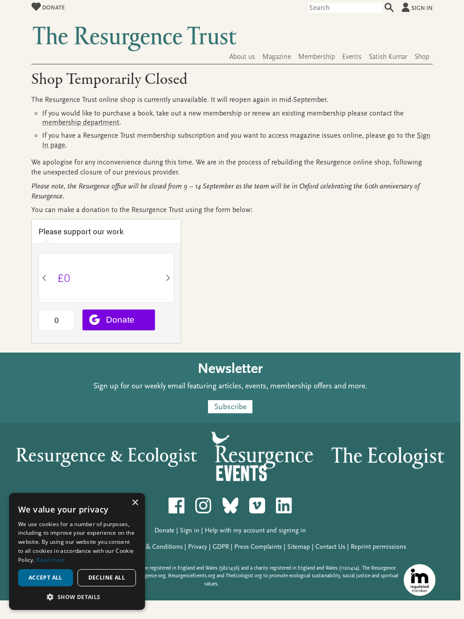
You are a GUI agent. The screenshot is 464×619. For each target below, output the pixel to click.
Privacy (197, 547)
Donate (53, 7)
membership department (80, 122)
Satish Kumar (388, 57)
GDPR (221, 547)
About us (242, 57)
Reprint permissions (378, 547)
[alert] (77, 551)
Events (352, 57)
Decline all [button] (106, 577)
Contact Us (330, 547)
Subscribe (230, 406)
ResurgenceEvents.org (191, 576)
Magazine (276, 57)
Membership (316, 57)
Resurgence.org (148, 576)
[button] (77, 596)
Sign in (422, 8)
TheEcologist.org (244, 576)
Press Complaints (258, 547)
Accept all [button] (46, 577)
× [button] (134, 502)
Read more (50, 560)
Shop (422, 57)
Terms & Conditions (155, 547)
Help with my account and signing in (255, 530)
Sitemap (298, 547)
